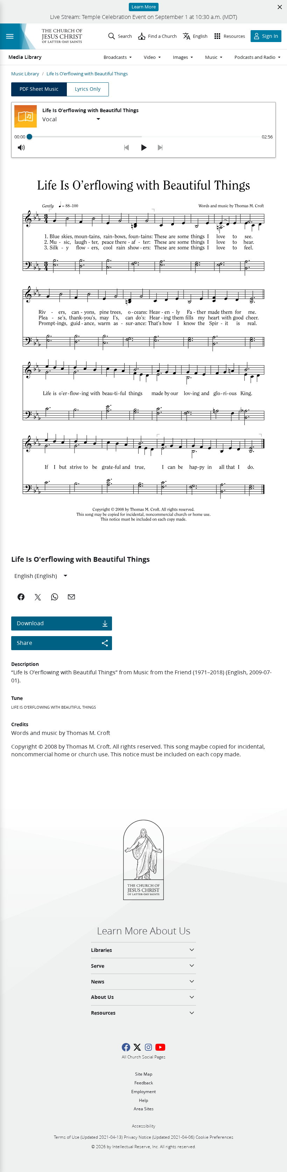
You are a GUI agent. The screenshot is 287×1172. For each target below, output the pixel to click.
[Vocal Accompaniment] (72, 119)
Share (24, 643)
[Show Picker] (98, 119)
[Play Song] (143, 148)
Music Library (25, 73)
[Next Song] (160, 148)
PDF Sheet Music (39, 89)
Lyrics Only (87, 89)
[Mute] (21, 148)
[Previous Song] (127, 148)
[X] (38, 597)
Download (30, 623)
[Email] (71, 597)
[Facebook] (21, 597)
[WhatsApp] (55, 597)
